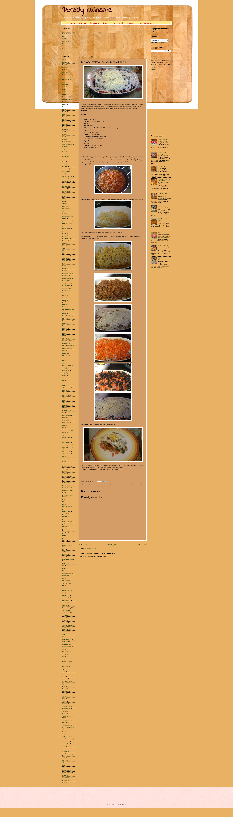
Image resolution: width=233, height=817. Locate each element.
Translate (163, 42)
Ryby (63, 48)
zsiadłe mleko (65, 760)
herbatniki (65, 241)
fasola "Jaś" (65, 206)
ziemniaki (64, 746)
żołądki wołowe (66, 777)
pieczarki (64, 501)
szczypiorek (65, 666)
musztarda (65, 407)
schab (63, 585)
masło (63, 373)
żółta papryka (65, 780)
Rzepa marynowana (163, 139)
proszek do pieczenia (67, 545)
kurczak (64, 333)
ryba (63, 568)
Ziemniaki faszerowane (164, 206)
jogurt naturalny (66, 258)
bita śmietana (65, 97)
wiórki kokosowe (66, 720)
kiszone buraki (66, 298)
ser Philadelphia (66, 600)
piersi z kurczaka (66, 509)
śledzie (64, 674)
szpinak (64, 669)
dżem (63, 201)
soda (63, 634)
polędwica (65, 526)
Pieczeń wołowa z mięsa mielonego (164, 153)
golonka (64, 218)
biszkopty (64, 94)
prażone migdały (66, 543)
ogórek (64, 432)
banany (64, 72)
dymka (64, 196)
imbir (63, 243)
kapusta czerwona (66, 273)
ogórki (64, 435)
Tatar (159, 233)
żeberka (64, 768)
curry (63, 164)
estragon (64, 203)
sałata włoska (65, 583)
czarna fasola (99, 484)
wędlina (64, 713)
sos (63, 649)
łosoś (63, 350)
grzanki (64, 231)
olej (63, 440)
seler (63, 588)
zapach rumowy (66, 736)
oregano (64, 459)
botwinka (64, 104)
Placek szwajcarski (163, 245)
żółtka (63, 782)
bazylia (64, 74)
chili (91, 484)
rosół (63, 557)
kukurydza (65, 331)
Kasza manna (65, 288)
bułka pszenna (65, 122)
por (63, 535)
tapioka (64, 684)
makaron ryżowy (66, 365)
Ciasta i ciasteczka (145, 23)
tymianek (64, 689)
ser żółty (64, 603)
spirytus (64, 659)
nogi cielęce (65, 417)
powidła (64, 540)
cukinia (64, 161)
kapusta (64, 270)
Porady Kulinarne (87, 10)
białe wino (65, 84)
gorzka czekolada (66, 221)
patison (64, 492)
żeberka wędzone (66, 770)
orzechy (64, 461)
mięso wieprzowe (66, 393)
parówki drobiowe (67, 487)
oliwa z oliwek (66, 454)
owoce (64, 471)
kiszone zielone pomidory (66, 301)
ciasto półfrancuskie (67, 144)
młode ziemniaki (137, 484)
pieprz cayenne (66, 506)
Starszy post (142, 544)
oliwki (64, 456)
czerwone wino (66, 186)
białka (63, 87)
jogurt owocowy (66, 260)
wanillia (64, 701)
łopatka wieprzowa (67, 345)
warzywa (64, 704)
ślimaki (64, 676)
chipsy (94, 484)
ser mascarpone (66, 595)
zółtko (64, 758)
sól (63, 656)
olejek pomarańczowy (67, 447)
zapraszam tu (154, 69)
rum (63, 565)
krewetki (64, 328)
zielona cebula (66, 744)
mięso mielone (66, 390)
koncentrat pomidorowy (121, 484)
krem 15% (65, 323)
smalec (64, 620)
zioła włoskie (65, 751)
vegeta (64, 694)
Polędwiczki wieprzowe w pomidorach (164, 180)
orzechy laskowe (66, 464)
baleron (64, 69)
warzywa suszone (66, 708)
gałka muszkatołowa (67, 216)
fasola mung (65, 208)
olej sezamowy (66, 442)
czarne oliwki (106, 484)
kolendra (64, 307)
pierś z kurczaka (66, 511)
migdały (64, 400)
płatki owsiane (66, 524)
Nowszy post (83, 544)
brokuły (64, 112)
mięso (63, 385)
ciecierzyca (65, 146)
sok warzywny (102, 486)
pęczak (64, 499)
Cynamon (64, 166)
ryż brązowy (65, 575)
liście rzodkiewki (66, 340)
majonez (64, 358)
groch (63, 226)
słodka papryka (66, 613)
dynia (63, 198)
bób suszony (65, 109)
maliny (64, 368)
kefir (63, 293)
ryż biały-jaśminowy (67, 573)
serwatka (64, 605)
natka (63, 412)
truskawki (64, 686)
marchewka (65, 370)
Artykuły (64, 51)
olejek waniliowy (66, 451)
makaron (64, 363)
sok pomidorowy (66, 639)
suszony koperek (66, 664)
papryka (64, 474)
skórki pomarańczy (67, 610)
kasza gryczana (66, 283)
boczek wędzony (66, 102)
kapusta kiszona (66, 275)
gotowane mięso (66, 223)
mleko (64, 403)
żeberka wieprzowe (67, 772)
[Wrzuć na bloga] (99, 481)
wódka (64, 731)
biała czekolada (66, 77)
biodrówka (65, 92)
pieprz (64, 504)
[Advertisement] (94, 40)
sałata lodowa (65, 580)
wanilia (64, 698)
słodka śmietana (66, 615)
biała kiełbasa (65, 82)
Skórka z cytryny (66, 608)
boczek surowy (66, 99)
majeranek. (65, 355)
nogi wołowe (65, 422)
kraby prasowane (66, 321)
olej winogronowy (67, 445)
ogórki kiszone (66, 437)
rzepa (63, 578)
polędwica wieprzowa (67, 529)
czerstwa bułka (66, 179)
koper (63, 318)
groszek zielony (66, 228)
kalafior (64, 265)
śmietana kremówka (67, 681)
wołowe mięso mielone (113, 486)
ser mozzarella (95, 486)
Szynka (64, 671)
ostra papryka (65, 469)
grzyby (64, 233)
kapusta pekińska (66, 278)
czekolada (64, 174)
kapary (64, 268)
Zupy (105, 23)
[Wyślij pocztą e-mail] (98, 481)
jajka (63, 251)
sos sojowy (65, 654)
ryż (63, 570)
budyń (64, 114)
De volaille (161, 258)
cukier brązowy (66, 154)
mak (63, 360)
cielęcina (64, 149)
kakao (63, 263)
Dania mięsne (94, 23)
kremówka (65, 326)
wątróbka (64, 711)
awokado (64, 62)
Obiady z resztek (117, 23)
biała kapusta (65, 79)
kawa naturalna (66, 290)
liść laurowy (65, 343)
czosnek (113, 484)
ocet (63, 427)
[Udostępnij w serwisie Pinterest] (105, 481)
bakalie (64, 67)
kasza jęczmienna (66, 285)
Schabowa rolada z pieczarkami (163, 194)
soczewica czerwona (67, 625)
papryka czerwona (67, 476)
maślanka (64, 375)
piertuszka (65, 514)
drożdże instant (66, 191)
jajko (63, 253)
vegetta (64, 696)
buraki (64, 127)
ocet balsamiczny (66, 430)
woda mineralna (66, 725)
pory (63, 538)
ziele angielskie (66, 741)
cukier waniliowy (66, 159)
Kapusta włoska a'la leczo (163, 219)
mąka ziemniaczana (67, 383)
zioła (63, 749)
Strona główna (70, 23)
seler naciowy (65, 590)
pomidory (88, 486)
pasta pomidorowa (67, 490)
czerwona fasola (66, 184)
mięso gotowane (66, 388)
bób (63, 107)
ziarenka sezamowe (67, 739)
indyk (63, 246)
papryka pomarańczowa (68, 479)
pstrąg (63, 549)
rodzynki (64, 554)
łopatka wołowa (66, 348)
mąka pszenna (65, 380)
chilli (63, 134)
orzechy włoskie (66, 466)
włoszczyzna (65, 722)
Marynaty (130, 23)
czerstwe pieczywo (67, 181)
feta (63, 211)
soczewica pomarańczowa (66, 628)
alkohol (64, 59)
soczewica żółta (66, 632)
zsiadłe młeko (65, 763)
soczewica (64, 623)
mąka (63, 378)
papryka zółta (65, 485)
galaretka (64, 213)
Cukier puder (65, 156)
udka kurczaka (66, 691)
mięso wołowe (66, 395)
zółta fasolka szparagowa (68, 754)
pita (63, 519)
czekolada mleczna (67, 176)
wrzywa (64, 734)
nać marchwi (65, 410)
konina (64, 313)
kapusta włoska (66, 280)
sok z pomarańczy (66, 646)
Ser (63, 593)
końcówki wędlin (66, 316)
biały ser (64, 89)
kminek (64, 304)
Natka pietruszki (66, 415)
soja (63, 636)
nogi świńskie (65, 420)
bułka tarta (65, 124)
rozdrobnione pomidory (68, 559)
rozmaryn (64, 563)
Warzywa (82, 23)
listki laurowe (65, 338)
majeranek (65, 353)
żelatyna (64, 775)
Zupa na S (64, 765)
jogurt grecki (65, 256)
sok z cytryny (65, 644)
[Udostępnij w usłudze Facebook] (103, 481)
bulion (64, 117)
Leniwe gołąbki (162, 166)
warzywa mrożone (67, 706)
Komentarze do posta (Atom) (92, 548)
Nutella (64, 425)
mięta (63, 398)
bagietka (64, 64)
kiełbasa (64, 295)
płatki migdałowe (66, 521)
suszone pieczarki (66, 661)
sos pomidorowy (66, 651)
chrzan (64, 139)
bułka (63, 119)
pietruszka (65, 516)
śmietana (64, 679)
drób (63, 194)
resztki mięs (65, 552)
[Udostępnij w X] (101, 481)
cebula (87, 484)
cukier (64, 151)
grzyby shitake (66, 236)
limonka (130, 484)
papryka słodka (66, 482)
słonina (64, 618)
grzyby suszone (66, 238)
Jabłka (64, 248)
